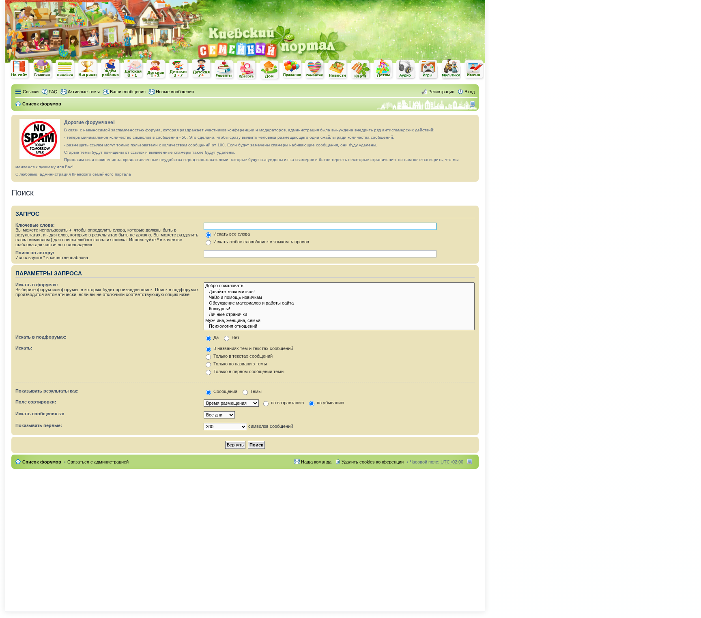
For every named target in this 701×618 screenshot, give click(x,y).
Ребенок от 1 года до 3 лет (156, 69)
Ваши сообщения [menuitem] (128, 91)
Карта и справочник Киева (360, 69)
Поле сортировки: (35, 401)
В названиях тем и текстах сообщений (252, 348)
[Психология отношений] (339, 326)
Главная (42, 69)
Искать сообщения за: (40, 413)
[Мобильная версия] (473, 104)
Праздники (292, 69)
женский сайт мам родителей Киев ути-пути (19, 69)
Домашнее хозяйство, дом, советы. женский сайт (269, 70)
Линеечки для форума (65, 69)
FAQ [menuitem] (53, 91)
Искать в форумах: (36, 284)
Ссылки (31, 91)
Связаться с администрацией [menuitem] (98, 461)
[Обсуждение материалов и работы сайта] (339, 303)
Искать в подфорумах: (41, 337)
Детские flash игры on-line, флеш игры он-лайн (428, 69)
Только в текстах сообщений (242, 356)
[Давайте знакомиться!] (339, 292)
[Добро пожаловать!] (339, 286)
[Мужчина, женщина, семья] (339, 321)
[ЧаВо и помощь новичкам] (339, 297)
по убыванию (330, 402)
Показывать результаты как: (47, 390)
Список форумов (41, 461)
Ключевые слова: (35, 225)
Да (215, 337)
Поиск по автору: (34, 252)
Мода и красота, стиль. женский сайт (247, 70)
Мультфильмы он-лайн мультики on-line (451, 69)
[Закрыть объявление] (472, 121)
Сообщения (224, 391)
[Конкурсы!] (339, 309)
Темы (255, 391)
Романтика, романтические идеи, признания (315, 70)
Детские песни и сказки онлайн (406, 68)
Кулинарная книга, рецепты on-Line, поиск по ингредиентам (224, 69)
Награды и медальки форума (88, 69)
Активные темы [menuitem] (84, 91)
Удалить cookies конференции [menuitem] (373, 461)
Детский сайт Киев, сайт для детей (383, 69)
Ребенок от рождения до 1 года (133, 69)
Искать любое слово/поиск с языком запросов (260, 241)
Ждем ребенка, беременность (110, 69)
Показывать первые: (38, 425)
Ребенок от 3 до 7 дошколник (178, 69)
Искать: (23, 347)
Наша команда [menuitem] (316, 461)
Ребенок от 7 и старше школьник (201, 69)
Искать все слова (231, 234)
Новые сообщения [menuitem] (175, 91)
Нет (234, 337)
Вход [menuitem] (469, 91)
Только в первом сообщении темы (248, 371)
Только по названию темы (239, 363)
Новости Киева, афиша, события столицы (337, 70)
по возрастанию (287, 402)
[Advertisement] (390, 12)
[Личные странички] (339, 315)
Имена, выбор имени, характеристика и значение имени (474, 70)
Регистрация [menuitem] (441, 91)
